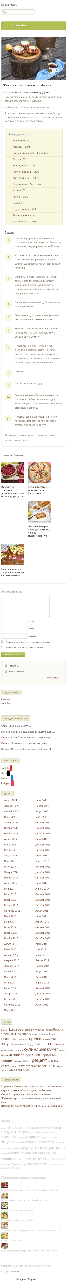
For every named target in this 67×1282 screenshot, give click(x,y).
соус (22, 1066)
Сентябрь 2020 (12, 812)
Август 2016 (41, 911)
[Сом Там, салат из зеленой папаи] (4, 1205)
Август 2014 (41, 972)
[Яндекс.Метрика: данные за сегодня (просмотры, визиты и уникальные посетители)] (26, 1279)
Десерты (16, 1029)
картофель (16, 1050)
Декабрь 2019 (42, 828)
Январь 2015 (42, 960)
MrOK (16, 1272)
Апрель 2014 (42, 983)
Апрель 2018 (42, 861)
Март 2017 (10, 894)
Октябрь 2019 (42, 834)
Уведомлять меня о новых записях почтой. (25, 648)
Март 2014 (10, 988)
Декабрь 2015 (42, 933)
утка (9, 1070)
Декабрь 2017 (42, 872)
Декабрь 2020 (11, 806)
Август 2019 (10, 839)
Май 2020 (40, 817)
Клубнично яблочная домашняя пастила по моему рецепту (32, 1087)
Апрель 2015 (11, 955)
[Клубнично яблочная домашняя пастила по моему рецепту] (12, 472)
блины (53, 1034)
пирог (26, 1061)
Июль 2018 (41, 856)
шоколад (16, 1070)
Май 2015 (40, 950)
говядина (22, 1039)
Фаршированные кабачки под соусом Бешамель (27, 1090)
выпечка (14, 435)
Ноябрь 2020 (42, 806)
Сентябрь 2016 (12, 911)
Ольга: (4, 726)
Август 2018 (10, 856)
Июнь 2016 (41, 916)
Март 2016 (10, 927)
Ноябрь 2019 (11, 834)
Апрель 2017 (42, 889)
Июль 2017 (41, 883)
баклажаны (33, 1034)
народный (49, 1055)
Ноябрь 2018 (11, 850)
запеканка (20, 1044)
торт (59, 1066)
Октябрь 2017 (42, 878)
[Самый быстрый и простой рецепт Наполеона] (39, 472)
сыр (33, 1066)
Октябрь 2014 (11, 972)
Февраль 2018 (42, 867)
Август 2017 (10, 883)
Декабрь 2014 (11, 966)
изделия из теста (27, 435)
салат (5, 1066)
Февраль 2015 (11, 960)
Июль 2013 (10, 1010)
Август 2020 (41, 812)
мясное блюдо (19, 1055)
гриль (54, 1039)
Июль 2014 (10, 977)
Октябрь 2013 (42, 999)
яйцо (26, 1070)
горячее (34, 1039)
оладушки (17, 1061)
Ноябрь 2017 (11, 878)
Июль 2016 (10, 916)
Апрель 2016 (42, 922)
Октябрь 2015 (42, 938)
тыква (3, 1070)
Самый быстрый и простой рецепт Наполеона (39, 490)
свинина (14, 1066)
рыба (54, 1061)
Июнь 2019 (10, 845)
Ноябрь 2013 (11, 999)
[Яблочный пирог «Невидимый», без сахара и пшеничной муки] (39, 512)
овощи (6, 1061)
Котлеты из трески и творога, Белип (18, 1220)
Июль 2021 (41, 800)
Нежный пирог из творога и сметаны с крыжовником (12, 572)
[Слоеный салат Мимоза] (4, 1236)
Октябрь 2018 (42, 850)
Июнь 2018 (10, 861)
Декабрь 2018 (42, 845)
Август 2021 (10, 800)
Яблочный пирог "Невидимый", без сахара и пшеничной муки (30, 1231)
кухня (52, 435)
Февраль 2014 (42, 988)
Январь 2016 (11, 933)
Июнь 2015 (10, 950)
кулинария (42, 435)
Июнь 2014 (41, 977)
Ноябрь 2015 (11, 938)
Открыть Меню (19, 25)
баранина (43, 1034)
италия (60, 1044)
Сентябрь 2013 (12, 1005)
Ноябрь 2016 (11, 905)
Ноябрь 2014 (42, 966)
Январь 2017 (11, 900)
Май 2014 (9, 983)
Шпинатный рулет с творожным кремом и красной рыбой (32, 1106)
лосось (62, 1050)
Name (31, 622)
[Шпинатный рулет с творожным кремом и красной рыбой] (4, 1246)
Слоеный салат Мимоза (12, 1241)
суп (28, 1066)
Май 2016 (9, 922)
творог (17, 440)
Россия (58, 1029)
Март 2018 (10, 867)
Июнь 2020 (10, 817)
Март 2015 (41, 955)
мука (4, 1055)
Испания (29, 1030)
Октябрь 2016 (42, 905)
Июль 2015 (41, 944)
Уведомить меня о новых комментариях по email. (28, 642)
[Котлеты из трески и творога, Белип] (4, 1215)
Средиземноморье (14, 1034)
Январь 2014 (11, 994)
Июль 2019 (41, 839)
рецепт (8, 440)
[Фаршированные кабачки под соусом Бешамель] (4, 1195)
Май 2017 (9, 889)
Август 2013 (41, 1005)
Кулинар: (6, 732)
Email (31, 629)
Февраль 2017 (42, 894)
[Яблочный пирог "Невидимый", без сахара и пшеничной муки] (4, 1226)
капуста (5, 1050)
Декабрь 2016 (42, 900)
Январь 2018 (11, 872)
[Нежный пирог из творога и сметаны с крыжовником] (12, 554)
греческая (46, 1039)
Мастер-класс (44, 1029)
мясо (36, 1055)
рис (49, 1061)
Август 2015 (10, 944)
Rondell (4, 1030)
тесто (25, 440)
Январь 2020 (11, 828)
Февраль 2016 (42, 927)
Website (32, 636)
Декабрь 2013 (42, 994)
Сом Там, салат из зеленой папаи (17, 1210)
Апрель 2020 (11, 823)
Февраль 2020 (42, 823)
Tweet (49, 677)
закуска (7, 1044)
